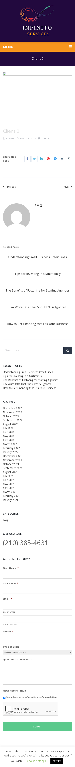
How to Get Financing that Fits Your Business (37, 324)
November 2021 (12, 460)
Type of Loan (12, 646)
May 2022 (9, 436)
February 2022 (11, 448)
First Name (11, 568)
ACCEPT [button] (57, 761)
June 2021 (9, 480)
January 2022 (10, 452)
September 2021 (12, 468)
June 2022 (9, 432)
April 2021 (9, 488)
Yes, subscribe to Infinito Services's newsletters (31, 697)
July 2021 (8, 476)
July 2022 (8, 428)
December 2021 (12, 456)
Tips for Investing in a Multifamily (38, 274)
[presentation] (30, 709)
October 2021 (11, 464)
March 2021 (10, 492)
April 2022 (9, 440)
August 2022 (10, 424)
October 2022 (11, 416)
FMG (11, 138)
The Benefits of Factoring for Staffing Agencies (37, 290)
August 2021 (10, 472)
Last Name (10, 583)
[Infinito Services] (37, 21)
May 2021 (9, 484)
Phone (8, 631)
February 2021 (11, 496)
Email (7, 598)
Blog (5, 520)
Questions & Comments (17, 659)
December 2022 (12, 408)
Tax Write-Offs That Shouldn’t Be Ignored (37, 307)
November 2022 (12, 412)
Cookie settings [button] (36, 761)
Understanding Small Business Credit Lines (37, 257)
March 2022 (10, 444)
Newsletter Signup (14, 690)
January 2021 (10, 500)
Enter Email (9, 612)
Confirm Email (10, 624)
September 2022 (12, 420)
